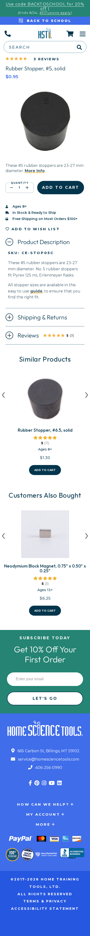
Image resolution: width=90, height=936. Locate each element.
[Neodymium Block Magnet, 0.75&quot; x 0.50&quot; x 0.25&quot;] (45, 536)
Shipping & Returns (42, 317)
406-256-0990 (48, 767)
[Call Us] (7, 34)
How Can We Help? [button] (43, 804)
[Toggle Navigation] (82, 34)
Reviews (50, 336)
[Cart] (70, 34)
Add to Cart (45, 470)
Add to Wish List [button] (35, 229)
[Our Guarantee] (12, 854)
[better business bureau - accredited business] (72, 853)
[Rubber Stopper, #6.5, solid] (45, 400)
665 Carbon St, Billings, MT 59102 (48, 751)
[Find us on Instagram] (44, 783)
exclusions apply (55, 13)
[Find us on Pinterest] (37, 783)
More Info (35, 171)
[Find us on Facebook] (30, 783)
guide (36, 291)
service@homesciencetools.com (48, 759)
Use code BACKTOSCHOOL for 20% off (45, 6)
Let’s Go (45, 698)
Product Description (44, 242)
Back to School (48, 21)
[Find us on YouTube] (52, 783)
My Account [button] (43, 814)
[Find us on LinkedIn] (59, 783)
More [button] (43, 824)
